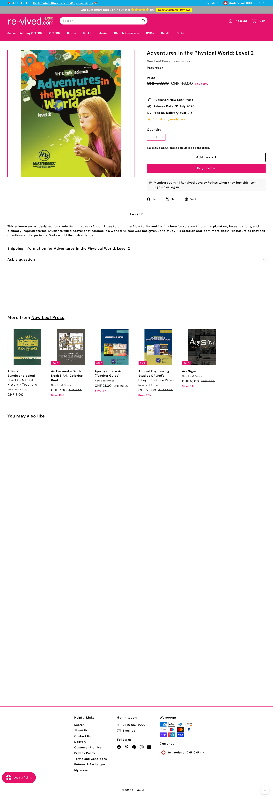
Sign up (159, 187)
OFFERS (54, 33)
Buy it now (206, 168)
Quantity (154, 130)
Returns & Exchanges (90, 764)
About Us (81, 730)
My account (83, 770)
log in (174, 187)
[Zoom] (71, 113)
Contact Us (82, 736)
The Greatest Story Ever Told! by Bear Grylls (63, 3)
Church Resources (126, 33)
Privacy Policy (84, 753)
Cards (165, 33)
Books (87, 33)
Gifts (180, 33)
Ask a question (21, 259)
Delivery (80, 742)
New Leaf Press (158, 61)
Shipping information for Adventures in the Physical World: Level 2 (68, 248)
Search (79, 725)
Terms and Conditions (90, 759)
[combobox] (103, 21)
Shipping (171, 147)
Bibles (71, 33)
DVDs (150, 33)
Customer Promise (88, 747)
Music (103, 33)
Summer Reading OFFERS (24, 33)
